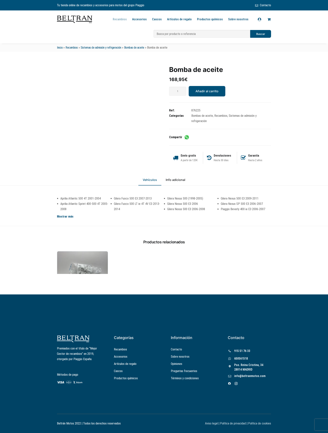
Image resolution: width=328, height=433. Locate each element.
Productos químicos (210, 19)
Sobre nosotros (238, 19)
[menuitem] (263, 5)
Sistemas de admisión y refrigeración (101, 47)
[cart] (268, 19)
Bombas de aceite (134, 47)
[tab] (175, 181)
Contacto (265, 5)
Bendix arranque (82, 307)
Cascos (157, 19)
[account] (262, 19)
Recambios (120, 19)
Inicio (60, 47)
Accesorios (139, 19)
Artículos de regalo (179, 19)
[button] (108, 103)
